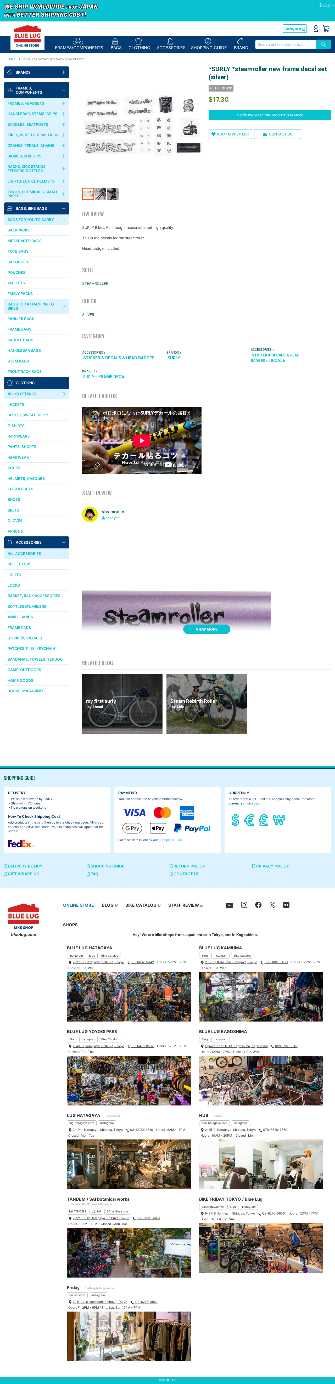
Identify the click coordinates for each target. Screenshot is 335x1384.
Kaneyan (113, 518)
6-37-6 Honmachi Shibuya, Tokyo (230, 1213)
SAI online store (117, 1211)
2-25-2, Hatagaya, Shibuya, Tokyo (230, 1130)
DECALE (277, 360)
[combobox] (285, 44)
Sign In (316, 28)
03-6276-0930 (273, 1213)
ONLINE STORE (78, 905)
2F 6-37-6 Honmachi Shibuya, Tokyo (100, 1302)
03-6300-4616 (141, 1130)
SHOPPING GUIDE (107, 866)
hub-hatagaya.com (214, 1123)
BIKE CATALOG (141, 905)
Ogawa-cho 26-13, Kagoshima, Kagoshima (236, 1046)
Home (11, 58)
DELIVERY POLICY (25, 866)
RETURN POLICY (188, 866)
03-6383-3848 (148, 1218)
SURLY (174, 357)
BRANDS (172, 352)
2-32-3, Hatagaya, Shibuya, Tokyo (98, 962)
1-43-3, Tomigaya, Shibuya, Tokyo (98, 1046)
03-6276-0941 (146, 1302)
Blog (92, 955)
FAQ (94, 873)
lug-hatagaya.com (81, 1123)
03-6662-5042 (142, 962)
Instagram (76, 955)
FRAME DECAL (112, 376)
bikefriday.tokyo (213, 1207)
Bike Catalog (110, 955)
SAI (98, 1211)
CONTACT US (185, 873)
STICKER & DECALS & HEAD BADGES (118, 357)
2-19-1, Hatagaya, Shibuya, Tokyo (98, 1130)
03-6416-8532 (142, 1046)
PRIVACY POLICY (272, 866)
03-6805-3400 (276, 962)
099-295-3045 (286, 1046)
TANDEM (80, 1211)
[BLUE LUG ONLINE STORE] (27, 35)
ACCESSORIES (92, 352)
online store (77, 1295)
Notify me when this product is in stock (270, 115)
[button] (327, 5)
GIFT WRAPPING (23, 873)
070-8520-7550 (275, 1130)
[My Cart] (326, 28)
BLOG (108, 905)
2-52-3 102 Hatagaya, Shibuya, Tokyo (101, 1218)
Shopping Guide (170, 840)
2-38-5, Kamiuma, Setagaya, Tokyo (231, 962)
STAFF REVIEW (183, 905)
